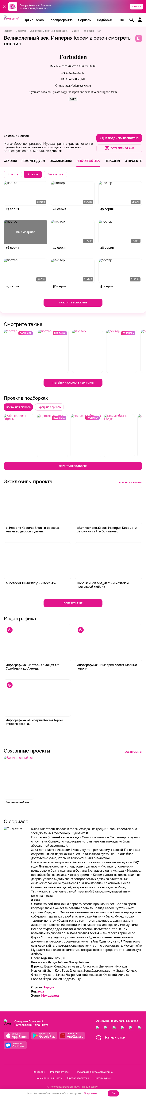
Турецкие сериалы (49, 407)
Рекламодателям (60, 1072)
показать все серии (73, 302)
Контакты (38, 1072)
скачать (137, 6)
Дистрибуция (102, 1078)
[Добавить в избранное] (138, 38)
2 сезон (23, 136)
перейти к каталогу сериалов (73, 382)
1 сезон (12, 174)
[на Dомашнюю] (11, 18)
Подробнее (90, 1093)
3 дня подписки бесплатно (119, 138)
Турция (49, 987)
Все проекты (133, 751)
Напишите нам (115, 1037)
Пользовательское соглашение (94, 1072)
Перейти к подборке (73, 466)
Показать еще (73, 603)
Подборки (104, 20)
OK (113, 1093)
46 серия (10, 136)
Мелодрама (50, 995)
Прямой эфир (34, 20)
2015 (40, 991)
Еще (121, 20)
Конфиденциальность (49, 1078)
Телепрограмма (61, 20)
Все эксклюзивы (130, 482)
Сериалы (84, 20)
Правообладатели (78, 1078)
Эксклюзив (55, 174)
